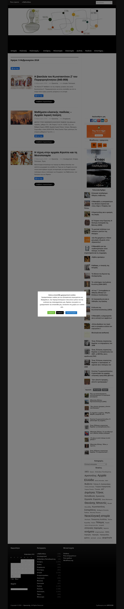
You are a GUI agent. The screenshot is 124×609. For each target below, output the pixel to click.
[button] (51, 312)
